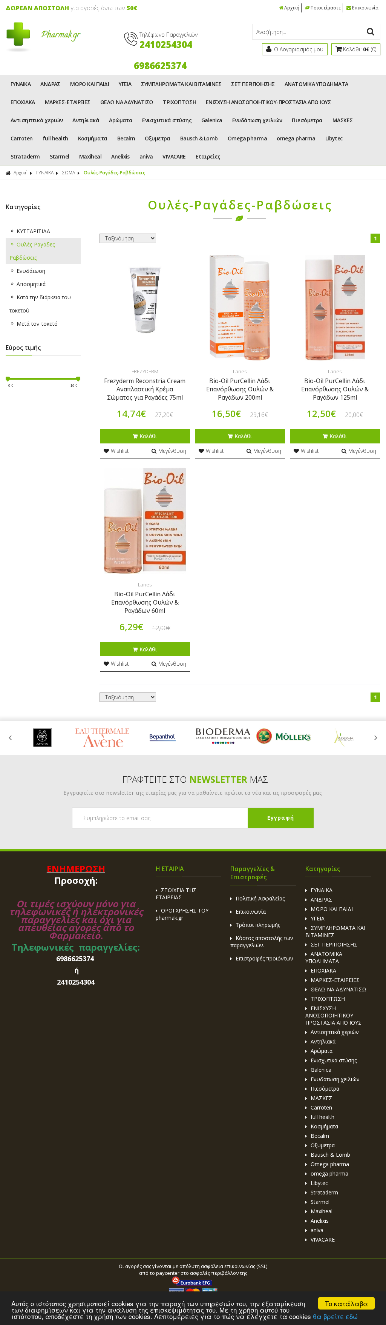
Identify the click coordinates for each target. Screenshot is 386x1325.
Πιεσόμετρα (307, 120)
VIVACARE (174, 156)
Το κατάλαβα (346, 1303)
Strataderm (25, 156)
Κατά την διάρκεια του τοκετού (40, 304)
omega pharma (296, 138)
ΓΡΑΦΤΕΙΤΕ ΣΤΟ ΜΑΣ (195, 779)
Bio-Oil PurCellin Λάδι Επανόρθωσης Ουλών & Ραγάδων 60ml (145, 602)
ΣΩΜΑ (68, 172)
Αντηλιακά (85, 120)
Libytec (334, 138)
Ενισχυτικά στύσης (166, 120)
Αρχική (291, 8)
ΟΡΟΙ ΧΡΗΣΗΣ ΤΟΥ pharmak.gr (182, 914)
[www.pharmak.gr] (43, 50)
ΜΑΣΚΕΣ (342, 120)
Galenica (211, 120)
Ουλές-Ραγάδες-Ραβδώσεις (33, 251)
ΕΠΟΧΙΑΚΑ (23, 102)
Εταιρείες (208, 156)
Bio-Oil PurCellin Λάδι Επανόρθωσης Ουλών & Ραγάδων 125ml (335, 389)
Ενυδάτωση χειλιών (257, 120)
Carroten (22, 138)
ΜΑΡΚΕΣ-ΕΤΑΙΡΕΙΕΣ (67, 102)
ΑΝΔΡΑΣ (50, 84)
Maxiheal (90, 156)
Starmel (59, 156)
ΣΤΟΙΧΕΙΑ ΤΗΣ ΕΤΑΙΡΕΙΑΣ (176, 893)
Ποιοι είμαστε (326, 8)
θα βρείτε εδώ (335, 1316)
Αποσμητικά (31, 284)
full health (55, 138)
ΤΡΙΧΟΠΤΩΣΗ (179, 102)
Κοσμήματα (92, 138)
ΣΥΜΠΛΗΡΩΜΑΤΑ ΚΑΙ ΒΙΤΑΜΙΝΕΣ (181, 84)
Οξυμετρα (157, 138)
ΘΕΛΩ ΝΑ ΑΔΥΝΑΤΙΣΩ (126, 102)
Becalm (126, 138)
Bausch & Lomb (199, 138)
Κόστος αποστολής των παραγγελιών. (261, 941)
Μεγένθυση (172, 450)
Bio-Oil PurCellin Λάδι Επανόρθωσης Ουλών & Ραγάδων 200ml (240, 389)
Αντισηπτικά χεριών (37, 120)
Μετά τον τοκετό (37, 323)
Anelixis (120, 156)
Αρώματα (120, 120)
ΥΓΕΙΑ (125, 84)
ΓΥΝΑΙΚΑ (21, 84)
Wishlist (120, 450)
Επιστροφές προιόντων (264, 958)
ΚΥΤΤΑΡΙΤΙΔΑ (33, 231)
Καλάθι (148, 436)
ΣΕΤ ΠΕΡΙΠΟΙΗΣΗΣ (253, 84)
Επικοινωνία (365, 8)
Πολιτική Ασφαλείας (260, 898)
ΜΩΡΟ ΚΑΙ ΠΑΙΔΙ (89, 84)
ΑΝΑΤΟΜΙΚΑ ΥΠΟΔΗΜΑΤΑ (316, 84)
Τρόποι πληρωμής (258, 924)
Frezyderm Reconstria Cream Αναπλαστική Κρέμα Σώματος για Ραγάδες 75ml (144, 389)
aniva (146, 156)
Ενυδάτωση (31, 270)
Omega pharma (247, 138)
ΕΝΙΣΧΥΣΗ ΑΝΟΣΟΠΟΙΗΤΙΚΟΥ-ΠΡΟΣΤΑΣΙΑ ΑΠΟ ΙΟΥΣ (268, 102)
